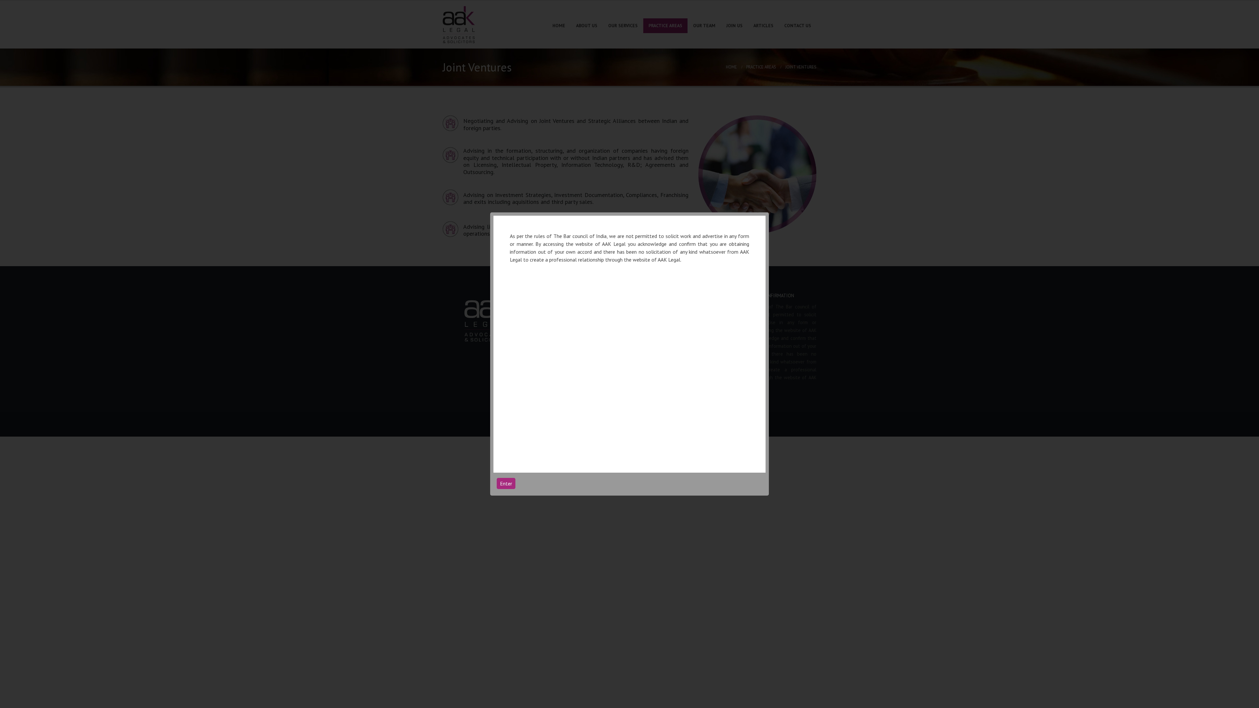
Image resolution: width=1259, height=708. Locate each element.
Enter (506, 483)
